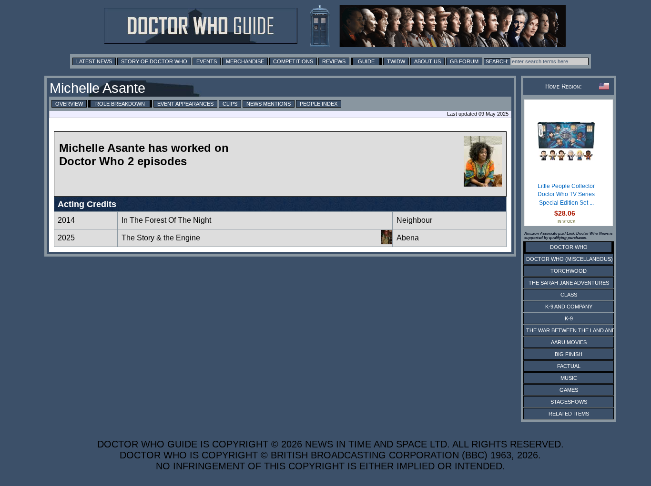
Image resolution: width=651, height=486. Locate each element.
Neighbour (414, 220)
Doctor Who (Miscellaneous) (569, 259)
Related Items (569, 414)
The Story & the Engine (161, 238)
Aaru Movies (569, 342)
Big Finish (568, 354)
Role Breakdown (120, 104)
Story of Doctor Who (154, 61)
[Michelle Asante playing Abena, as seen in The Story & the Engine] (386, 242)
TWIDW (396, 61)
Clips (230, 104)
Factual (568, 366)
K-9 (569, 318)
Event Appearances (185, 104)
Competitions (293, 61)
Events (206, 61)
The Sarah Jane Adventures (569, 283)
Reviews (334, 61)
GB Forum (464, 61)
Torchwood (568, 271)
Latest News (94, 61)
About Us (427, 61)
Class (568, 295)
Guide (366, 61)
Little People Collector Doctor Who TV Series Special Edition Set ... (566, 194)
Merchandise (245, 61)
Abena (408, 238)
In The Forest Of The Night (166, 220)
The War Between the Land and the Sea (582, 330)
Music (568, 378)
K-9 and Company (568, 306)
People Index (318, 104)
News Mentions (268, 104)
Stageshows (568, 402)
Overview (69, 104)
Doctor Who (569, 247)
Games (568, 390)
